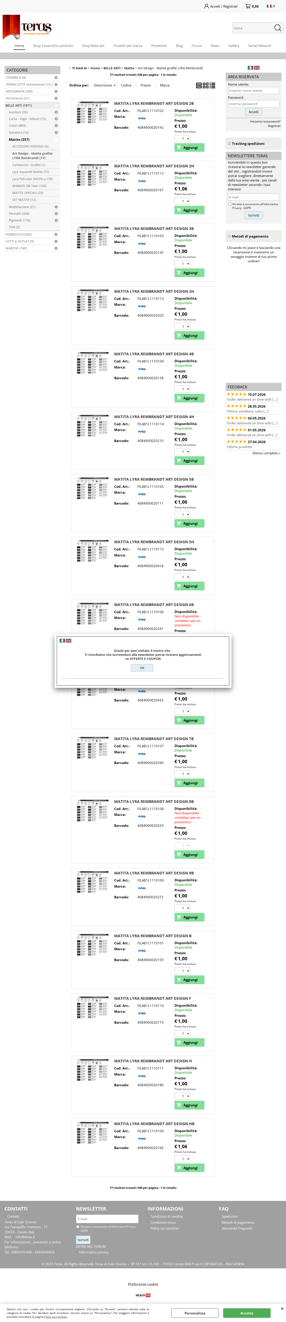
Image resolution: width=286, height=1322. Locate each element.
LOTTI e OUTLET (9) (20, 241)
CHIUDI (282, 1308)
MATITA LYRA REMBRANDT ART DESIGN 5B (154, 479)
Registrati (274, 126)
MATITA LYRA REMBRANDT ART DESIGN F (152, 998)
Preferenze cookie (143, 1284)
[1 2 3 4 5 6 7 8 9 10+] (183, 202)
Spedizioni (230, 1216)
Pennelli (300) (19, 214)
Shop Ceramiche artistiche (53, 45)
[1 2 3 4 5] (183, 139)
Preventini (159, 45)
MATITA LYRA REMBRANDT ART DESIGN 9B (154, 873)
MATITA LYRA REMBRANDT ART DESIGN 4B (154, 353)
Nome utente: (238, 84)
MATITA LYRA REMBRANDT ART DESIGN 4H (154, 416)
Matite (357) (19, 139)
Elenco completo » (266, 453)
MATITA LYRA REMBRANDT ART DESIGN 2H (154, 165)
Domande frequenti (237, 1228)
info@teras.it (25, 1237)
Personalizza (195, 1313)
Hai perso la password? (265, 121)
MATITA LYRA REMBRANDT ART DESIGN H (153, 1060)
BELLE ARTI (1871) (19, 105)
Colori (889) (17, 126)
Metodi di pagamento (238, 1222)
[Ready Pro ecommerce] (143, 1295)
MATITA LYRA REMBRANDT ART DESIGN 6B (154, 604)
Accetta (246, 1313)
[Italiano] (250, 68)
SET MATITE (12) (24, 200)
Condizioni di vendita (166, 1216)
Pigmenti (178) (19, 220)
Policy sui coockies (55, 1317)
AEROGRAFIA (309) (19, 91)
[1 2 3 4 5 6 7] (183, 774)
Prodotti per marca (127, 45)
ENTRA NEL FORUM (91, 1246)
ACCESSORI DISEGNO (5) (30, 146)
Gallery (233, 45)
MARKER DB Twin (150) (29, 186)
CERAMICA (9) (16, 78)
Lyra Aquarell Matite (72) (30, 172)
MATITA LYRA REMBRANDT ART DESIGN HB (154, 1123)
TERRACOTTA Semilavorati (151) (29, 84)
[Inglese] (257, 68)
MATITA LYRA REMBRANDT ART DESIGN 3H (154, 291)
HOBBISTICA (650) (19, 234)
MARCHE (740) (16, 248)
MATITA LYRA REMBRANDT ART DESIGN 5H (154, 541)
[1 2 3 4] (183, 452)
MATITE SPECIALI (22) (27, 193)
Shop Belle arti (93, 45)
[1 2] (183, 909)
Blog (179, 45)
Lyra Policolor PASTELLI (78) (32, 179)
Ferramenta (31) (17, 98)
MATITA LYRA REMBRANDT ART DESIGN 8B (154, 801)
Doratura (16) (19, 133)
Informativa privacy (94, 1252)
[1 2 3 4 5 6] (183, 389)
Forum (197, 45)
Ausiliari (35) (18, 112)
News (215, 45)
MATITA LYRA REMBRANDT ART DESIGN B (152, 935)
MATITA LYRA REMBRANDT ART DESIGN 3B (154, 228)
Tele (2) (14, 227)
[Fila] (141, 121)
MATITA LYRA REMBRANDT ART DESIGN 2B (154, 103)
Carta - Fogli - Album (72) (27, 119)
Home (19, 45)
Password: (236, 97)
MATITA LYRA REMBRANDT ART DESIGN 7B (154, 738)
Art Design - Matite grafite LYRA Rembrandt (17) (32, 156)
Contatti (13, 1216)
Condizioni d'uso (163, 1222)
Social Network (259, 45)
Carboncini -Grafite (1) (28, 165)
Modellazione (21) (22, 207)
